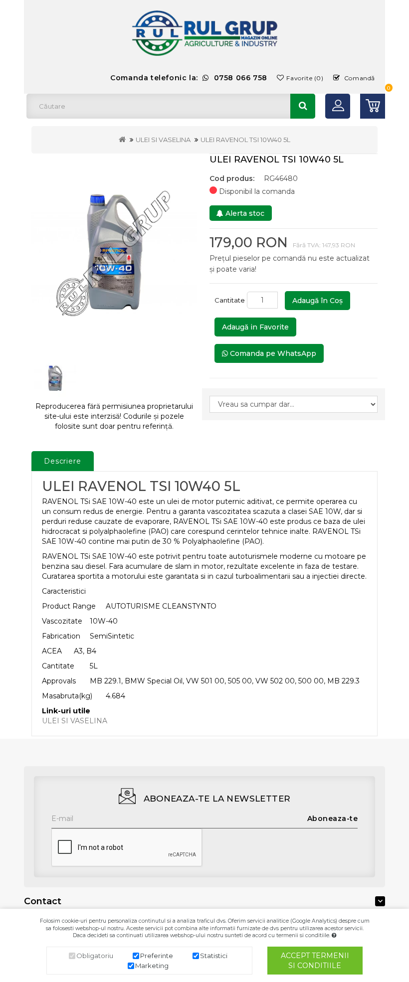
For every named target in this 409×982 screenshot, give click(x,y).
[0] (372, 106)
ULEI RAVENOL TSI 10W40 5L (245, 140)
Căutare (302, 106)
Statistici (213, 956)
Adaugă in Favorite (255, 327)
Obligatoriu (94, 956)
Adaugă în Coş (317, 300)
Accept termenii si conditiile (315, 960)
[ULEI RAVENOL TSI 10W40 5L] (114, 250)
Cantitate (229, 300)
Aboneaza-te (332, 818)
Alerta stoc (243, 213)
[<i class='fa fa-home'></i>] (122, 140)
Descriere (62, 461)
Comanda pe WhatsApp (272, 353)
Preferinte (156, 956)
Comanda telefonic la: (188, 77)
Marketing (152, 966)
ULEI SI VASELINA (163, 140)
